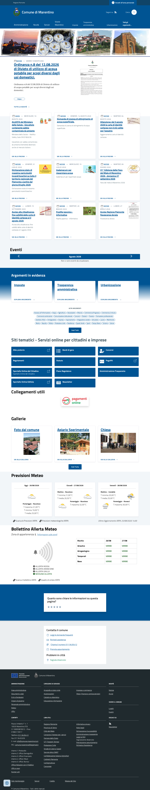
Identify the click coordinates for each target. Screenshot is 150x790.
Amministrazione (21, 24)
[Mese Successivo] (131, 256)
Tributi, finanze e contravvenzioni (88, 693)
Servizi (47, 24)
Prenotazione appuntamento (86, 742)
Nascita (44, 323)
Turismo (105, 323)
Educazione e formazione (53, 700)
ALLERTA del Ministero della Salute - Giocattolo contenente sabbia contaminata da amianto (23, 126)
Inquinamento (70, 320)
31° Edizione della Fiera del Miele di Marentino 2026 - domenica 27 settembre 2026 (111, 174)
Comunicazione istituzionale (63, 316)
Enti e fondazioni (17, 697)
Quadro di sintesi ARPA (50, 579)
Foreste (91, 316)
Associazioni (71, 312)
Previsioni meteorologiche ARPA (55, 520)
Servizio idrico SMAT (51, 752)
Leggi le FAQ (80, 737)
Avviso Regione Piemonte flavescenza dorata (112, 213)
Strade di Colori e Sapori (52, 748)
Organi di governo (17, 700)
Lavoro (102, 320)
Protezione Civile (50, 745)
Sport (88, 323)
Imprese (61, 320)
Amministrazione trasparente (87, 734)
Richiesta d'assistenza (84, 745)
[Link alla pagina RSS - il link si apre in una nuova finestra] (115, 12)
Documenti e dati (17, 693)
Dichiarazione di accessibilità (86, 731)
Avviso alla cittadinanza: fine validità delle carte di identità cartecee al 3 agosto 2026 (23, 216)
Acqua (54, 312)
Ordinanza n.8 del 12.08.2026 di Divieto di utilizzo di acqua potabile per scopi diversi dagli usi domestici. (37, 70)
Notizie (111, 690)
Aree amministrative (18, 690)
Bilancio (79, 312)
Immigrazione (51, 320)
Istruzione (95, 320)
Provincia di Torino (50, 727)
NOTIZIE (19, 61)
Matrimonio (110, 320)
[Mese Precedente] (19, 256)
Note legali (80, 727)
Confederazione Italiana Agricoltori (56, 755)
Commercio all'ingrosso (92, 312)
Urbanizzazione (112, 25)
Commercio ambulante (44, 316)
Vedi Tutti (75, 330)
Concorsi (77, 316)
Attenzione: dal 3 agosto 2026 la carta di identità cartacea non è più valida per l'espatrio (111, 126)
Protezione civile (60, 323)
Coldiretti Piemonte (51, 759)
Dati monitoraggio (17, 781)
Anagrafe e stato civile (52, 690)
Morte (38, 323)
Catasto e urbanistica (51, 697)
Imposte (75, 25)
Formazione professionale (104, 316)
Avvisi (111, 693)
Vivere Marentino (59, 23)
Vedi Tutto (75, 467)
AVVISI (17, 116)
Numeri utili (15, 772)
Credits (52, 781)
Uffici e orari (15, 768)
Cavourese (47, 766)
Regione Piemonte (19, 2)
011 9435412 (23, 735)
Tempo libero (96, 323)
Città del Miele (49, 731)
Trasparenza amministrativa (88, 23)
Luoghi (111, 708)
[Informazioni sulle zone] (47, 534)
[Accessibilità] (7, 783)
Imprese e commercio (84, 690)
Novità (36, 24)
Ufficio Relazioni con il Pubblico (22, 764)
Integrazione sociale (83, 320)
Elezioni (84, 316)
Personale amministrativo (20, 704)
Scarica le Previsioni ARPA (26, 520)
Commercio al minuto (109, 312)
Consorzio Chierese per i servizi (55, 734)
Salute (112, 323)
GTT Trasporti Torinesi (51, 741)
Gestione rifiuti (40, 320)
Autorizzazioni (49, 693)
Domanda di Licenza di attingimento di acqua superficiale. (75, 120)
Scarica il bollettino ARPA (25, 579)
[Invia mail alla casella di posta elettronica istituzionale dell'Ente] (27, 741)
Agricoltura (61, 312)
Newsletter (113, 727)
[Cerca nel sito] (133, 12)
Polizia (51, 323)
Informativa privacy (83, 724)
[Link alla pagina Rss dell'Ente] (110, 723)
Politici (13, 708)
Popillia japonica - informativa (64, 213)
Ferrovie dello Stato (51, 738)
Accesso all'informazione (42, 312)
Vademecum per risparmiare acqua (64, 171)
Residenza (70, 323)
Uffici (13, 711)
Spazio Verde (80, 323)
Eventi (111, 712)
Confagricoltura (49, 763)
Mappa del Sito (70, 781)
